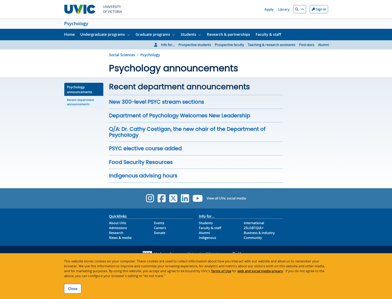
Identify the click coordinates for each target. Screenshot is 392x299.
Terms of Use (221, 271)
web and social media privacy (260, 271)
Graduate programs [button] (153, 34)
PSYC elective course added (145, 148)
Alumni (323, 45)
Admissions (118, 228)
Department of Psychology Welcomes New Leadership (179, 115)
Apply (269, 9)
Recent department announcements (80, 102)
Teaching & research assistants (271, 45)
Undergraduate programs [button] (102, 34)
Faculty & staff (268, 34)
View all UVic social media (226, 198)
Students (206, 223)
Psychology (76, 23)
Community (253, 237)
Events (159, 223)
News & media (120, 237)
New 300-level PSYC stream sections (156, 101)
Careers (160, 228)
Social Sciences (122, 54)
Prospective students (194, 45)
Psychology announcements (79, 89)
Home (69, 34)
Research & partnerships (228, 34)
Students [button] (188, 34)
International (254, 223)
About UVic (117, 223)
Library (284, 9)
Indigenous (207, 237)
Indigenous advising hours (143, 175)
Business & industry (259, 233)
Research (116, 233)
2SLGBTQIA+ (254, 228)
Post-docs (306, 45)
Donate (159, 233)
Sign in (320, 9)
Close (72, 288)
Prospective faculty (229, 45)
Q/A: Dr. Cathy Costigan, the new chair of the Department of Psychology (187, 132)
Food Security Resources (141, 162)
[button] (299, 9)
